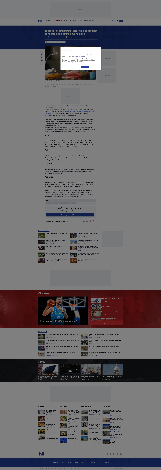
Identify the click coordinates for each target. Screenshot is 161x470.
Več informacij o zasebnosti (80, 56)
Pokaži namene (76, 66)
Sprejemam (85, 66)
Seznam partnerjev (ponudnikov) (68, 62)
